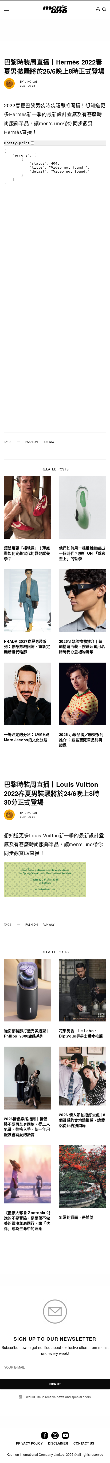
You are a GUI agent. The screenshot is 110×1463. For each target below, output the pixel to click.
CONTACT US (83, 1443)
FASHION (31, 441)
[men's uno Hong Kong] (55, 9)
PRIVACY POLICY (29, 1443)
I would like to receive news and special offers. (58, 1397)
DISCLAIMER (58, 1443)
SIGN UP (55, 1384)
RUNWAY (49, 441)
